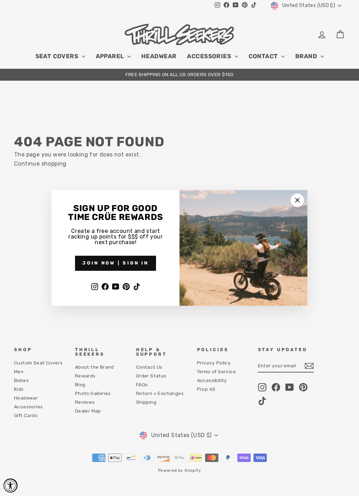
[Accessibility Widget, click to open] (11, 485)
